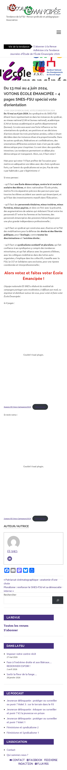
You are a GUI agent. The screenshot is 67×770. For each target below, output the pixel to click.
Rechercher (10, 594)
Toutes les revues (16, 625)
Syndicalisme (22, 110)
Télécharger (40, 407)
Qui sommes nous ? (17, 754)
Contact (11, 749)
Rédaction (26, 764)
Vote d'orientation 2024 (42, 110)
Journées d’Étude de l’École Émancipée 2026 (35, 53)
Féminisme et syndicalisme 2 (23, 727)
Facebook (35, 760)
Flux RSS (43, 764)
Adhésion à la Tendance (46, 50)
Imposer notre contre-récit (21, 653)
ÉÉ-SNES (12, 551)
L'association (15, 741)
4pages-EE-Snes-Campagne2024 (17, 407)
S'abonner (11, 630)
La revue (12, 617)
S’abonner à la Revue (45, 46)
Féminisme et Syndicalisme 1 (23, 732)
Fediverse (50, 760)
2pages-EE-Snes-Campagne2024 (17, 518)
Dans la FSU (14, 645)
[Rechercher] (57, 600)
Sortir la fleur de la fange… (22, 674)
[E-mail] (9, 558)
